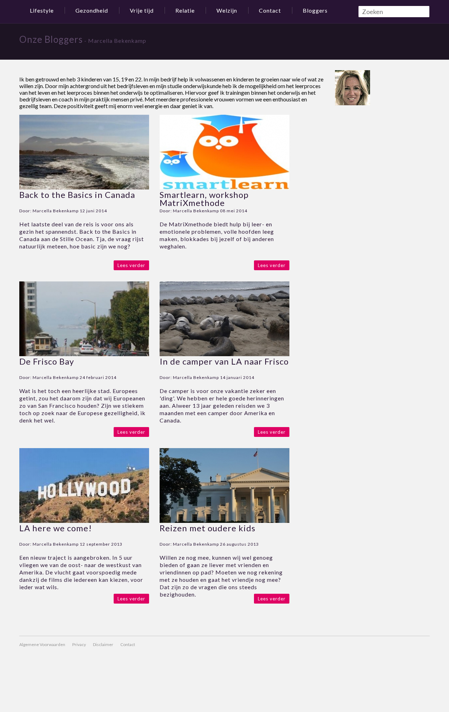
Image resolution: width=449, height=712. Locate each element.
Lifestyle (42, 10)
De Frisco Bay (46, 361)
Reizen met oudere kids (207, 528)
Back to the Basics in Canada (77, 194)
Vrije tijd (142, 10)
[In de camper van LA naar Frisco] (224, 354)
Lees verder (131, 265)
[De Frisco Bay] (84, 354)
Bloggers (315, 10)
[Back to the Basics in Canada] (84, 187)
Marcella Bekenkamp (56, 210)
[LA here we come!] (84, 520)
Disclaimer (103, 644)
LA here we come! (55, 528)
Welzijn (226, 10)
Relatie (185, 10)
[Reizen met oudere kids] (224, 520)
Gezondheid (91, 10)
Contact (270, 10)
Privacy (79, 644)
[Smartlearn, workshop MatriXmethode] (224, 187)
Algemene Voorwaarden (42, 644)
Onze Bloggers (51, 39)
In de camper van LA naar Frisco (224, 361)
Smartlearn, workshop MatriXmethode (204, 198)
